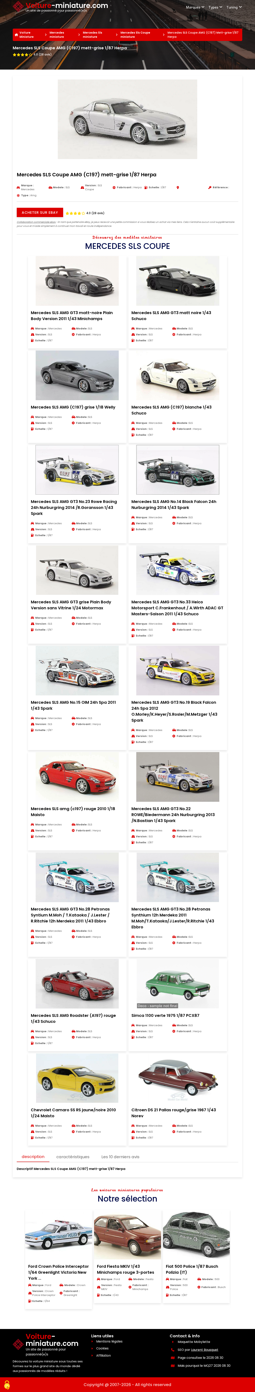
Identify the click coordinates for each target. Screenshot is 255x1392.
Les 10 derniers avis (120, 1157)
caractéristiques (72, 1157)
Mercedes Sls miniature (92, 35)
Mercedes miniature (57, 35)
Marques (193, 7)
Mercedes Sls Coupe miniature (135, 35)
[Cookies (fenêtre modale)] (7, 1385)
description (33, 1156)
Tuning (232, 7)
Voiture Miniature (27, 35)
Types (213, 7)
